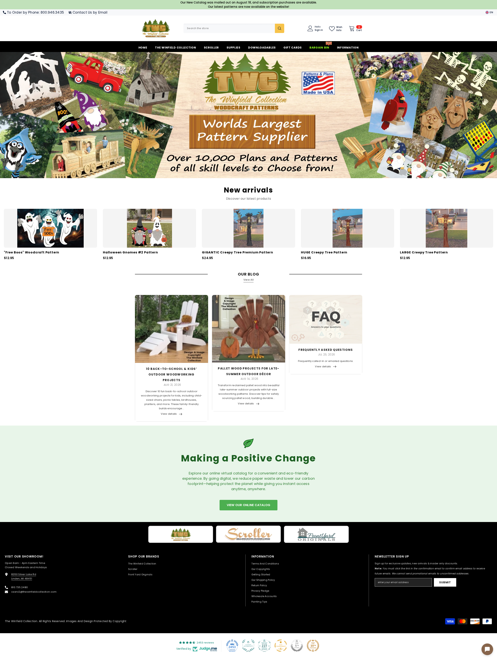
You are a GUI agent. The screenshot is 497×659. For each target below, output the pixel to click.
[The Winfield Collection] (181, 534)
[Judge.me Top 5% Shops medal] (297, 645)
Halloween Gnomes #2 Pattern (130, 253)
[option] (248, 115)
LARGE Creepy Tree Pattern (424, 253)
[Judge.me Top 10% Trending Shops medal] (313, 645)
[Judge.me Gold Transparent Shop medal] (281, 645)
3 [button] (253, 169)
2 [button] (248, 169)
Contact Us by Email (90, 12)
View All (248, 280)
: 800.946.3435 (51, 12)
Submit (445, 582)
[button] (43, 115)
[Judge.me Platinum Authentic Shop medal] (248, 645)
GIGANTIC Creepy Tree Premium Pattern (237, 253)
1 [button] (243, 169)
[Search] (233, 28)
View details (169, 414)
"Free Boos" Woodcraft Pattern (31, 253)
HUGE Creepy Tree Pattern (324, 253)
